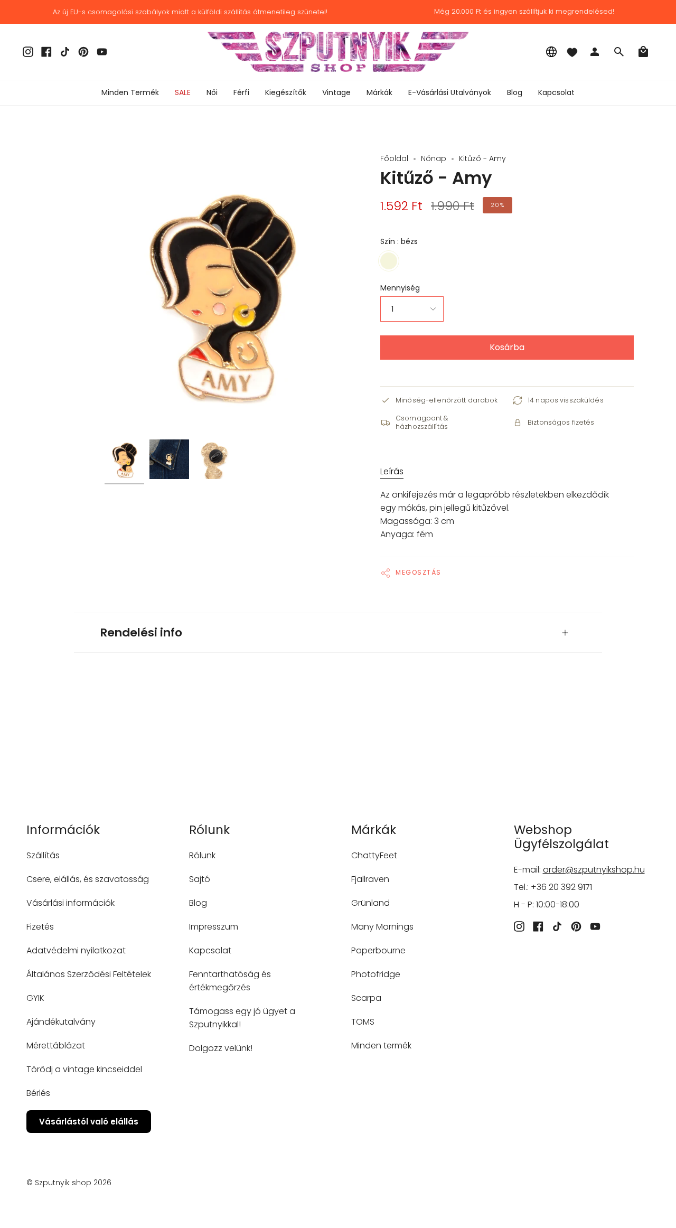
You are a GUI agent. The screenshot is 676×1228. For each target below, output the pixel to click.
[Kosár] (643, 52)
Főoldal (394, 158)
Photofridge (375, 974)
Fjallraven (370, 879)
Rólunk (202, 855)
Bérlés (38, 1093)
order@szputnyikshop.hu (594, 870)
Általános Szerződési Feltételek (88, 974)
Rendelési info (141, 632)
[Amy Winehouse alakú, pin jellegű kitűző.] (124, 459)
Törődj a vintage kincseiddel (84, 1069)
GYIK (35, 998)
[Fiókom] (595, 52)
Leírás (391, 471)
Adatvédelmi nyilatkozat (76, 950)
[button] (212, 92)
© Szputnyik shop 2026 (68, 1182)
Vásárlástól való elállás (88, 1121)
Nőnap (433, 158)
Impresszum (213, 927)
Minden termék (381, 1045)
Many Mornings (382, 927)
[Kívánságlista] (572, 52)
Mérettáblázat (55, 1045)
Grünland (370, 903)
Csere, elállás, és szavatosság (87, 879)
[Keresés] (619, 52)
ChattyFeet (374, 855)
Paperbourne (378, 950)
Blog (198, 903)
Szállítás (43, 855)
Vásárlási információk (70, 903)
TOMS (362, 1022)
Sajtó (199, 879)
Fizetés (40, 927)
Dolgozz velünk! (220, 1048)
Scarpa (366, 998)
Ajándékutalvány (61, 1022)
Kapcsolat (210, 950)
